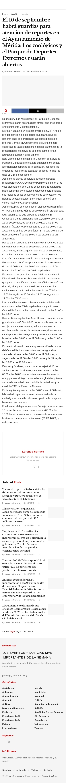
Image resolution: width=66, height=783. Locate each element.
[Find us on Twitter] (9, 742)
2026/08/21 (29, 503)
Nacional (39, 696)
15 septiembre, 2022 (37, 71)
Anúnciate (21, 770)
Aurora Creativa (49, 776)
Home (5, 14)
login (12, 631)
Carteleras (8, 688)
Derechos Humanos (13, 708)
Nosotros (6, 770)
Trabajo (34, 770)
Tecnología (41, 720)
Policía (38, 700)
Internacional (9, 728)
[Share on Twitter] (37, 111)
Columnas (7, 692)
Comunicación (10, 696)
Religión (39, 708)
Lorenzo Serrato (13, 71)
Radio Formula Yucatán (47, 704)
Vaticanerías (41, 724)
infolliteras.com (16, 776)
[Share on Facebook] (20, 111)
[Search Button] (62, 4)
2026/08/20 (29, 555)
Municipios (40, 692)
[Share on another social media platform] (55, 111)
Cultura (6, 704)
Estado (6, 724)
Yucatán (14, 14)
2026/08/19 (29, 623)
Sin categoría (42, 716)
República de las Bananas (49, 712)
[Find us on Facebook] (3, 742)
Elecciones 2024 (11, 720)
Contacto (7, 700)
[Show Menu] (3, 4)
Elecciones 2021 (11, 716)
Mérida (25, 14)
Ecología (7, 712)
